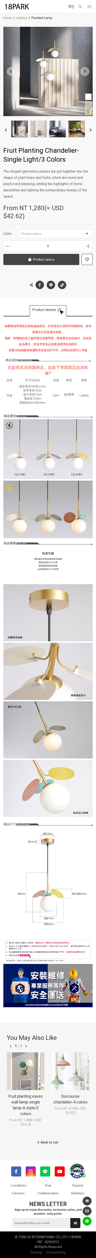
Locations (18, 1185)
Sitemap (36, 1252)
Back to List (49, 1142)
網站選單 (89, 6)
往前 (11, 1046)
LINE (51, 285)
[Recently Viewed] (87, 1201)
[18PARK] (16, 6)
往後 (26, 1046)
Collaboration (48, 1193)
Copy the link (62, 285)
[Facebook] (16, 1171)
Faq (48, 1185)
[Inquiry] (87, 1211)
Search (80, 7)
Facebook (39, 285)
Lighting (21, 18)
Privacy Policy (56, 1252)
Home (7, 18)
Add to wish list (87, 259)
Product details (44, 310)
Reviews (77, 1193)
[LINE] (45, 1171)
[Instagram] (31, 1171)
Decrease (7, 246)
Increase (88, 246)
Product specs (31, 234)
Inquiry (77, 1185)
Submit (75, 1223)
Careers (18, 1193)
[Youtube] (60, 1171)
